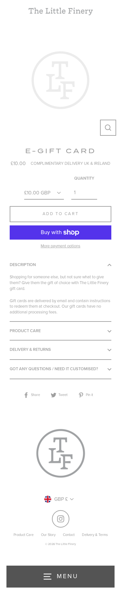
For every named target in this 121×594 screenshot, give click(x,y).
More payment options (60, 246)
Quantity (84, 178)
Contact (69, 535)
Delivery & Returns (30, 349)
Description (23, 264)
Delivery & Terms (95, 535)
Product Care (25, 330)
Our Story (48, 535)
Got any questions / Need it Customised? (54, 368)
